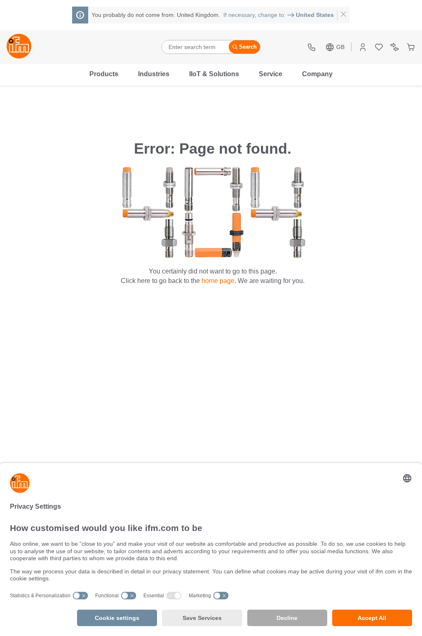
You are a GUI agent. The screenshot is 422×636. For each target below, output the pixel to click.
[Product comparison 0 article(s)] (394, 47)
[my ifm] (363, 47)
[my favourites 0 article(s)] (379, 47)
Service (270, 73)
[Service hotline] (312, 47)
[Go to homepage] (19, 47)
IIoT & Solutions (214, 73)
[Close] (343, 15)
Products (103, 73)
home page (218, 280)
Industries (153, 73)
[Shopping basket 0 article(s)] (410, 47)
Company (317, 73)
